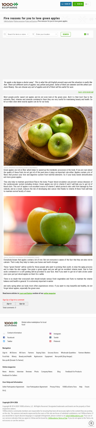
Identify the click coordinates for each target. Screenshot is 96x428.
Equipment (48, 356)
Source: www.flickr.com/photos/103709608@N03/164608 (21, 257)
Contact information (14, 333)
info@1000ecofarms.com (74, 416)
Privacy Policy (55, 387)
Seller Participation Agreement (13, 387)
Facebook (10, 338)
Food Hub (5, 356)
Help (80, 387)
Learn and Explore (25, 293)
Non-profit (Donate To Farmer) (12, 360)
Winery (14, 356)
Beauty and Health (25, 356)
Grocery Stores (53, 353)
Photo (36, 372)
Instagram (57, 334)
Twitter (9, 341)
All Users (22, 353)
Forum (87, 387)
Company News (46, 372)
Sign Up (67, 4)
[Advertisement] (48, 58)
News (4, 372)
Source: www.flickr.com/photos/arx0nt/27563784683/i (20, 167)
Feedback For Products (74, 372)
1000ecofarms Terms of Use (57, 418)
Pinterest (57, 341)
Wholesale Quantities (68, 353)
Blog (58, 372)
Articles (11, 372)
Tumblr (56, 338)
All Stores (13, 353)
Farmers (31, 353)
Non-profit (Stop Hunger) (63, 356)
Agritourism (38, 356)
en (86, 4)
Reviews (29, 372)
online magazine (50, 293)
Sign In (79, 4)
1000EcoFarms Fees (69, 387)
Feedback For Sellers (9, 375)
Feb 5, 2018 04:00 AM (85, 92)
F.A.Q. (4, 391)
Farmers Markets (84, 353)
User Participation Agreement (37, 387)
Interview (20, 372)
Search (66, 34)
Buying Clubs (40, 353)
